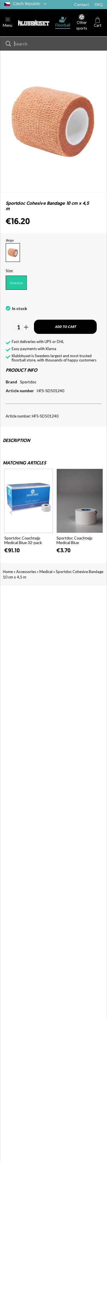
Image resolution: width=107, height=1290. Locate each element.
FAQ (99, 4)
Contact (81, 4)
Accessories (26, 571)
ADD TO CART (65, 327)
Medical (46, 571)
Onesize (16, 283)
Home (8, 571)
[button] (7, 22)
